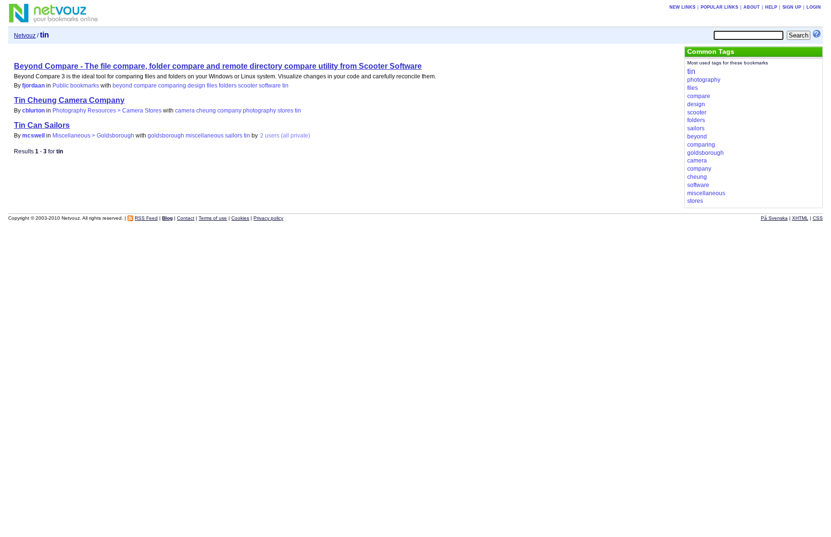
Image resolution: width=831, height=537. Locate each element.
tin (285, 85)
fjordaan (33, 85)
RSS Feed (146, 218)
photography (259, 110)
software (270, 85)
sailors (233, 135)
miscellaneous (205, 135)
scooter (247, 85)
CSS (818, 218)
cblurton (33, 110)
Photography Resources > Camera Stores (107, 110)
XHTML (800, 218)
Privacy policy (268, 218)
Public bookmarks (75, 85)
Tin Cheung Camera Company (69, 100)
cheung (206, 110)
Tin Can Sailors (42, 125)
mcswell (33, 135)
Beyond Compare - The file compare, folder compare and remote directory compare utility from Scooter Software (218, 66)
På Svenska (774, 218)
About (751, 7)
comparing (172, 85)
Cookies (240, 218)
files (212, 85)
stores (285, 110)
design (196, 85)
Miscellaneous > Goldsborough (93, 135)
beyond (122, 85)
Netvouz (25, 35)
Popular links (719, 7)
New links (682, 7)
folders (228, 85)
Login (813, 7)
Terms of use (213, 218)
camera (185, 110)
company (229, 110)
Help (771, 7)
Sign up (791, 7)
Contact (185, 218)
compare (145, 85)
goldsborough (166, 135)
